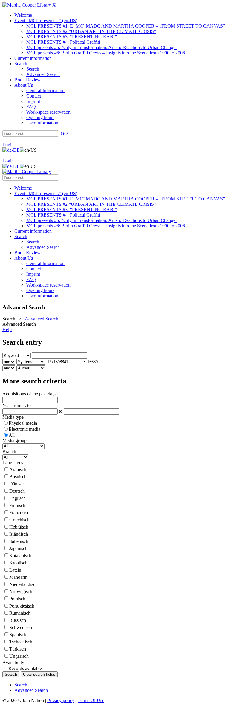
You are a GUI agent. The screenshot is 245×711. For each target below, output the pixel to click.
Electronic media (24, 429)
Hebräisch (18, 526)
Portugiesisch (21, 605)
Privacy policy (60, 700)
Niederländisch (23, 584)
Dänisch (17, 483)
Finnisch (17, 505)
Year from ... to (16, 405)
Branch (9, 451)
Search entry (22, 342)
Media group (14, 440)
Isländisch (18, 534)
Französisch (20, 512)
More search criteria (34, 381)
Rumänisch (19, 613)
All (12, 435)
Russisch (17, 620)
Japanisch (18, 548)
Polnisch (17, 598)
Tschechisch (20, 641)
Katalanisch (20, 555)
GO (64, 133)
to (60, 411)
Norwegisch (20, 591)
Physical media (23, 423)
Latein (15, 570)
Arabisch (17, 469)
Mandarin (18, 577)
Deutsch (17, 491)
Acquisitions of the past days (29, 393)
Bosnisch (18, 476)
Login (8, 144)
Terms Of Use (91, 700)
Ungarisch (19, 656)
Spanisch (17, 634)
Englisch (17, 498)
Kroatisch (18, 562)
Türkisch (17, 648)
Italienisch (18, 541)
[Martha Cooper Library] (26, 4)
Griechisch (19, 519)
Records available (25, 668)
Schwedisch (20, 627)
